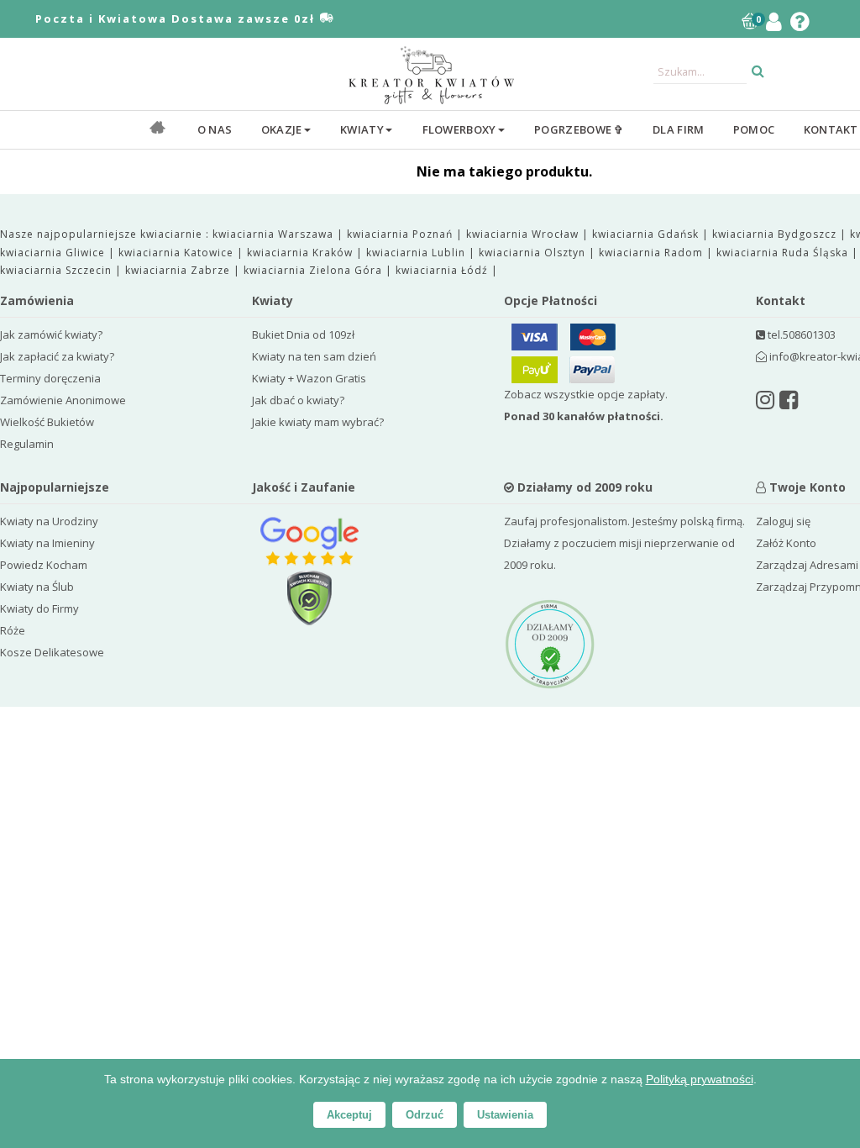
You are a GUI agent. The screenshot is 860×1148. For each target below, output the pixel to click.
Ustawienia (505, 1115)
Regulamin (27, 443)
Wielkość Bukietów (47, 421)
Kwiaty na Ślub (37, 586)
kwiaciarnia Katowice (177, 252)
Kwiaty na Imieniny (47, 542)
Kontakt (831, 129)
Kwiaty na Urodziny (49, 521)
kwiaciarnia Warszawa (274, 234)
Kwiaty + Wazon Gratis (309, 378)
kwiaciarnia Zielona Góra (314, 270)
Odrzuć (424, 1115)
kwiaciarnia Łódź (443, 270)
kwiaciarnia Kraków (301, 252)
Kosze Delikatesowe (52, 652)
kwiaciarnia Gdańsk (647, 234)
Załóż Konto (786, 542)
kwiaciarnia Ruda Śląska (784, 252)
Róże (12, 630)
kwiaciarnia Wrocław (524, 234)
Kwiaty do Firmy (39, 608)
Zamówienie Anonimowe (63, 400)
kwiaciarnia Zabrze (179, 270)
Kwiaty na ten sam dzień (314, 356)
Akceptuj (349, 1115)
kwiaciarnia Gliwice (54, 252)
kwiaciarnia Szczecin (57, 270)
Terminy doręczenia (50, 378)
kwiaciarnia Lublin (417, 252)
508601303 (809, 334)
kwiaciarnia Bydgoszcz (776, 234)
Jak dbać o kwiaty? (298, 400)
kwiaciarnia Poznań (401, 234)
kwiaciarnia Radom (652, 252)
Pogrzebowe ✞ (579, 129)
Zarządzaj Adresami (807, 564)
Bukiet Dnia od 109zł (303, 334)
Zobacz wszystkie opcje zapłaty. (586, 405)
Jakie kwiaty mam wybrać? (318, 421)
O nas (215, 129)
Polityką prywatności (699, 1079)
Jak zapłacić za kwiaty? (57, 356)
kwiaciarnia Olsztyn (534, 252)
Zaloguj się (783, 521)
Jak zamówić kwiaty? (51, 334)
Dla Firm (678, 129)
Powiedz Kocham (43, 564)
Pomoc (754, 129)
